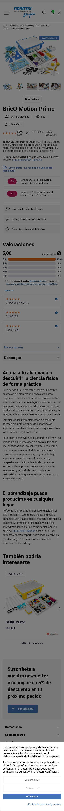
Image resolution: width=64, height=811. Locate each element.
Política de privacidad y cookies (44, 804)
